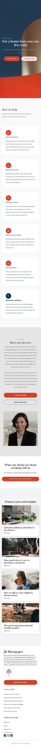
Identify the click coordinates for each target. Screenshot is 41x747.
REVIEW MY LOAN (29, 58)
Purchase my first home (11, 694)
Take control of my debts (12, 708)
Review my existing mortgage (13, 704)
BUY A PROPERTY (12, 58)
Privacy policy (8, 732)
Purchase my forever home (13, 697)
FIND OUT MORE (20, 395)
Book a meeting (20, 402)
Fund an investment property (13, 701)
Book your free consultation (20, 479)
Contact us (7, 729)
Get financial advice (10, 711)
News (5, 726)
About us (7, 722)
